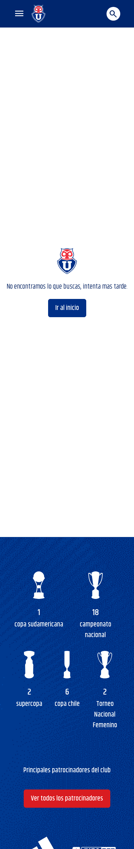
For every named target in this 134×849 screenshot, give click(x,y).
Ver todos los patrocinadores (67, 798)
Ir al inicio (67, 308)
